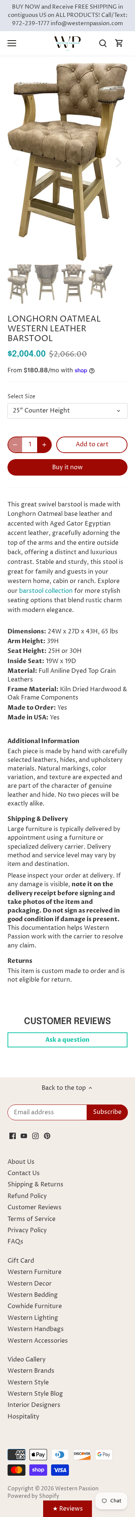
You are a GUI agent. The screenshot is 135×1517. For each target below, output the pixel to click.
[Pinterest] (47, 1135)
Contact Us (24, 1173)
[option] (68, 162)
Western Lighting (33, 1318)
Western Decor (30, 1284)
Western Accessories (38, 1341)
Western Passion (77, 1489)
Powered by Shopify (33, 1496)
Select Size (21, 397)
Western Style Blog (35, 1394)
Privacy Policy (27, 1230)
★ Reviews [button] (67, 1509)
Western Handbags (36, 1329)
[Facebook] (12, 1135)
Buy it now (67, 467)
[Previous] (17, 162)
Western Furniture (35, 1272)
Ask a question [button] (67, 1040)
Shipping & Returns (35, 1184)
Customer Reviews (35, 1207)
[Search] (102, 43)
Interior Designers (34, 1405)
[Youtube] (24, 1135)
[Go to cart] (119, 43)
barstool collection (46, 591)
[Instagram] (35, 1135)
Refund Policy (27, 1196)
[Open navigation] (12, 43)
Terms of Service (32, 1219)
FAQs (15, 1241)
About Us (21, 1162)
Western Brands (31, 1371)
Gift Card (21, 1261)
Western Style (28, 1382)
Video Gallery (27, 1359)
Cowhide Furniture (35, 1306)
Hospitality (23, 1417)
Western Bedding (33, 1295)
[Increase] (44, 445)
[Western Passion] (67, 43)
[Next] (118, 162)
